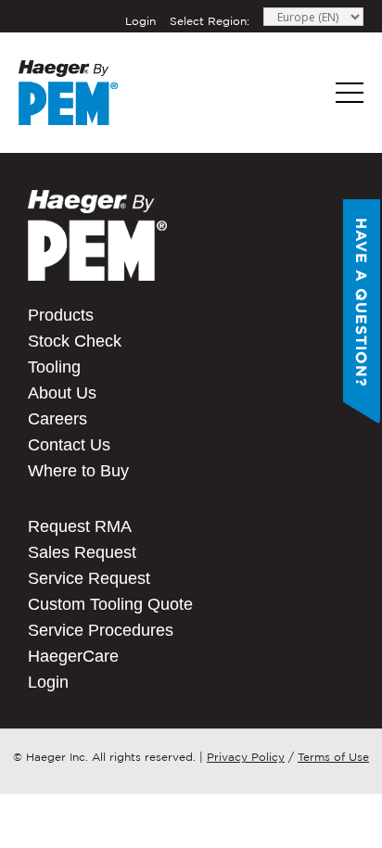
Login (140, 21)
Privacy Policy (246, 757)
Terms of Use (333, 757)
